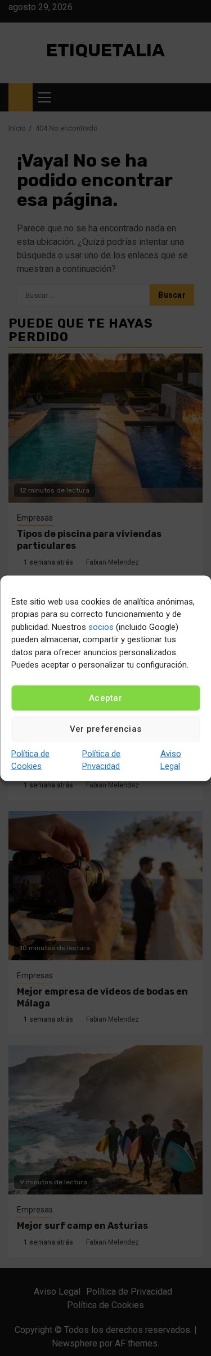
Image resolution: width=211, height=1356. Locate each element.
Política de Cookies (30, 759)
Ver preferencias (106, 729)
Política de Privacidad (101, 759)
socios (101, 626)
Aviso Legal (170, 759)
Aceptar (105, 698)
